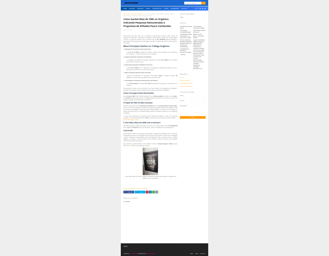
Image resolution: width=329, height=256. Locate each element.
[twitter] (200, 8)
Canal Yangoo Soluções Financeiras (199, 31)
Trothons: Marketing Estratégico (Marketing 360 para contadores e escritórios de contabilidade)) (186, 43)
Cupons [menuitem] (166, 8)
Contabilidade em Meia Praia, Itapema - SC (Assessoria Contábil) (186, 35)
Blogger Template (150, 253)
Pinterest (183, 54)
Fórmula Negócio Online (132, 119)
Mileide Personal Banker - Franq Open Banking (198, 35)
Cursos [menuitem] (148, 8)
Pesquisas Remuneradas (137, 14)
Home (191, 253)
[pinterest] (205, 8)
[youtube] (203, 8)
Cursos (182, 77)
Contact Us (203, 253)
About (196, 253)
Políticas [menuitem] (184, 8)
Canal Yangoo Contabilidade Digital (185, 31)
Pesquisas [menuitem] (140, 8)
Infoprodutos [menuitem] (157, 8)
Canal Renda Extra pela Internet (186, 27)
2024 (193, 17)
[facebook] (198, 8)
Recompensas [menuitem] (175, 8)
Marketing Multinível (185, 80)
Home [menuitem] (125, 8)
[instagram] (196, 8)
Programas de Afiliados (142, 188)
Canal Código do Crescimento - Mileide (198, 27)
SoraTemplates (133, 253)
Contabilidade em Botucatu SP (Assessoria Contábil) (185, 50)
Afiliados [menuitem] (132, 8)
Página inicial (126, 14)
